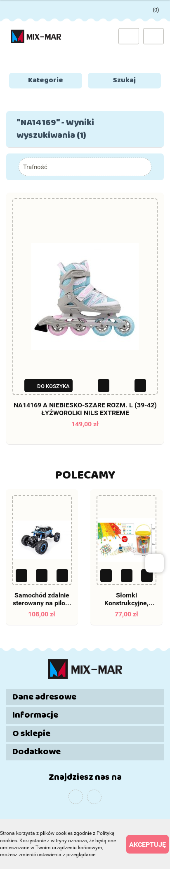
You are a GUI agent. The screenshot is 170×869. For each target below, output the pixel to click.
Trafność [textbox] (35, 167)
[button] (85, 697)
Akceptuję (147, 844)
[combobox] (85, 167)
